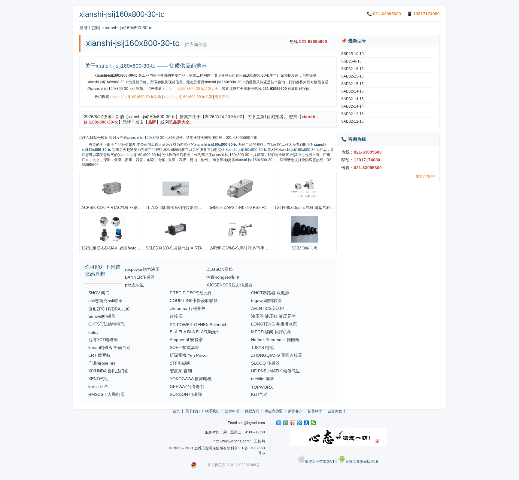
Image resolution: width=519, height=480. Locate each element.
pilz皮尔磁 (134, 285)
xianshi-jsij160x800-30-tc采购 (137, 97)
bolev (93, 332)
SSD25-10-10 (352, 54)
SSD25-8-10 (351, 61)
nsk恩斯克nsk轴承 (105, 300)
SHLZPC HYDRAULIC (109, 309)
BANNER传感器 (140, 277)
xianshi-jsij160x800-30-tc (128, 27)
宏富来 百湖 (181, 370)
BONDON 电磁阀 (186, 394)
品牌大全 (181, 122)
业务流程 (335, 411)
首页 (176, 411)
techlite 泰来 (262, 378)
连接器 (176, 316)
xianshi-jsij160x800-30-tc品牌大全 (190, 89)
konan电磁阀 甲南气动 (109, 347)
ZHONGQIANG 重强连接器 (276, 355)
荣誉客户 (295, 411)
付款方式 (252, 411)
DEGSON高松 (219, 269)
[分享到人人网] (306, 422)
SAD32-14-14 (352, 106)
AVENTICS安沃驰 (267, 308)
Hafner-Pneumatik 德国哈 (275, 339)
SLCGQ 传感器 (265, 363)
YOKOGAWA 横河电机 (190, 378)
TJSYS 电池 (262, 347)
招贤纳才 (315, 411)
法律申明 (232, 411)
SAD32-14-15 (352, 99)
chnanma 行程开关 (187, 308)
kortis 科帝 (98, 386)
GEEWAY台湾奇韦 (187, 386)
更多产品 (222, 97)
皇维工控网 (89, 27)
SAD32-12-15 (352, 121)
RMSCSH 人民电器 (106, 394)
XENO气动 (98, 378)
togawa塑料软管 (266, 300)
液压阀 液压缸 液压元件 (273, 316)
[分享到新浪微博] (292, 422)
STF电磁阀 (180, 363)
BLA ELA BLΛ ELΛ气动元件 (195, 331)
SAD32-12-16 (352, 114)
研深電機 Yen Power (189, 355)
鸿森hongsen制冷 (223, 277)
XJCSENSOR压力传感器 (229, 285)
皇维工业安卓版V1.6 (361, 462)
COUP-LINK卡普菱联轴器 (194, 300)
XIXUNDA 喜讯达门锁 (108, 370)
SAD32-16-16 (352, 69)
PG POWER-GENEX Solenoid (198, 324)
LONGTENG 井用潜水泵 (274, 324)
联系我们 (212, 411)
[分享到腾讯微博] (299, 422)
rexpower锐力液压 (142, 269)
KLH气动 (259, 394)
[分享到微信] (313, 422)
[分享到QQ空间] (285, 422)
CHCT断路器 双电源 (270, 292)
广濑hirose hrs (102, 363)
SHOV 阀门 (99, 292)
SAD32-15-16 (352, 76)
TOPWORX (262, 387)
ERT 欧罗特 (99, 355)
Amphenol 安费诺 (186, 339)
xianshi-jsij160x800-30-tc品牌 (188, 97)
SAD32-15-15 (352, 84)
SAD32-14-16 (352, 91)
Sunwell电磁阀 (102, 316)
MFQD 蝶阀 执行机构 (271, 331)
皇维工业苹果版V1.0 (321, 462)
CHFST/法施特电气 (106, 324)
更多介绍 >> (425, 176)
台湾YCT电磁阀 (103, 339)
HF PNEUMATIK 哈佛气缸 (275, 370)
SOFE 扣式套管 (184, 347)
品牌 (152, 122)
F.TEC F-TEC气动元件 (191, 292)
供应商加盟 (274, 411)
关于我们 (192, 411)
